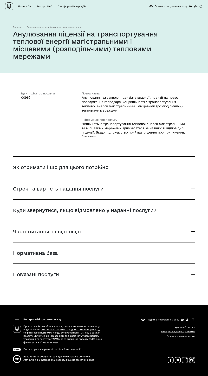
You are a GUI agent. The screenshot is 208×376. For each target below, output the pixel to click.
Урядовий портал (185, 327)
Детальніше (89, 136)
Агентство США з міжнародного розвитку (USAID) (70, 329)
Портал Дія (24, 6)
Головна (17, 27)
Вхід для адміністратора (181, 336)
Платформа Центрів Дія (72, 6)
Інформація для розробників (178, 331)
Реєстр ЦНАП (44, 6)
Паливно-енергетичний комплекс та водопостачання (54, 27)
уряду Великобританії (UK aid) (71, 332)
